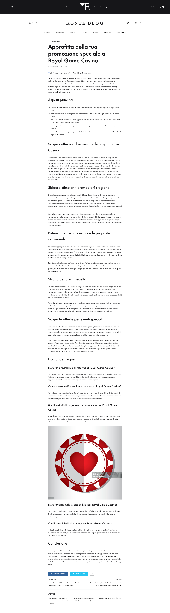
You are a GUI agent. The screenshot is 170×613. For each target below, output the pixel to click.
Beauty (95, 32)
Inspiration (60, 32)
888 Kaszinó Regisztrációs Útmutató (110, 598)
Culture (84, 32)
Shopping (107, 32)
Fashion (46, 32)
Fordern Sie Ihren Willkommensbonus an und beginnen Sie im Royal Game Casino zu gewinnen (65, 584)
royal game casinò (108, 81)
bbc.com (79, 201)
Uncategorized (55, 41)
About (95, 7)
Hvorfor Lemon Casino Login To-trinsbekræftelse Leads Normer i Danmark (58, 600)
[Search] (12, 6)
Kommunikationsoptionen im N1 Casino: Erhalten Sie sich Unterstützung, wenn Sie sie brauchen (106, 584)
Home (67, 7)
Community (103, 7)
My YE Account (153, 7)
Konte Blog (85, 23)
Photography (121, 32)
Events (75, 7)
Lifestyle (72, 32)
